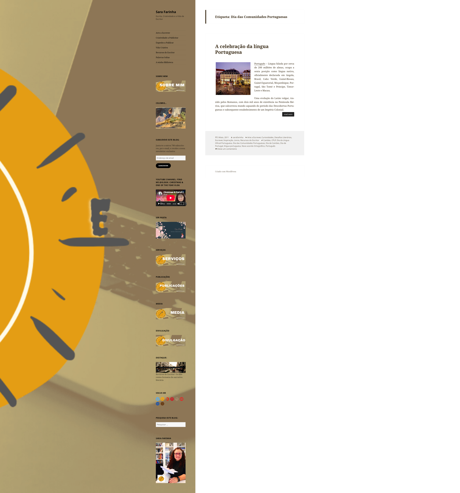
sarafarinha (238, 137)
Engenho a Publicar (165, 42)
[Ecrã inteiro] (184, 204)
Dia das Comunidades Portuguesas (249, 143)
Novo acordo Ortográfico (253, 146)
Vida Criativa (162, 47)
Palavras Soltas (163, 57)
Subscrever (163, 166)
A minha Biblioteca (164, 62)
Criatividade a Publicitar (167, 37)
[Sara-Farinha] (171, 462)
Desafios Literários (282, 137)
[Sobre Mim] (171, 86)
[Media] (171, 313)
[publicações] (171, 286)
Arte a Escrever (163, 33)
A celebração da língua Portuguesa (242, 49)
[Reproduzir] (160, 204)
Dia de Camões (272, 143)
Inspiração (228, 140)
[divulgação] (171, 340)
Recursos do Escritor (165, 52)
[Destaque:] (171, 367)
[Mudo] (180, 204)
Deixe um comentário (227, 149)
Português (259, 63)
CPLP (274, 140)
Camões (267, 140)
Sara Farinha (166, 12)
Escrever (219, 140)
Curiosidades (267, 137)
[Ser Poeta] (171, 230)
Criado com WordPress (225, 171)
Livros (236, 140)
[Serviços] (171, 259)
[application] (171, 198)
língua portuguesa (232, 146)
